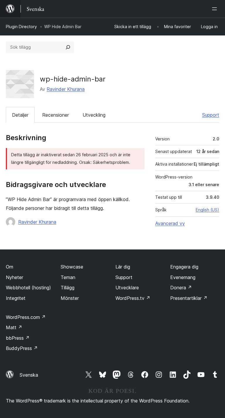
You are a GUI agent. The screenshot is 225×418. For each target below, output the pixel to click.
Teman (68, 277)
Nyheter (14, 277)
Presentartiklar (188, 298)
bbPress (18, 338)
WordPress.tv (132, 298)
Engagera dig (184, 267)
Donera (181, 287)
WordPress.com (26, 317)
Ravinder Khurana (66, 89)
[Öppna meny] (215, 9)
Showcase (72, 267)
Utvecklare (127, 287)
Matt (14, 327)
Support (210, 115)
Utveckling (94, 115)
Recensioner (55, 115)
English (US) (207, 209)
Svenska (29, 375)
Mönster (70, 298)
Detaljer (20, 115)
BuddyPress (22, 348)
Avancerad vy (170, 223)
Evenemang (182, 277)
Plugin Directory (21, 26)
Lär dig (122, 267)
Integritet (15, 298)
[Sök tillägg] (68, 47)
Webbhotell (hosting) (28, 287)
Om (9, 267)
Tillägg (67, 287)
